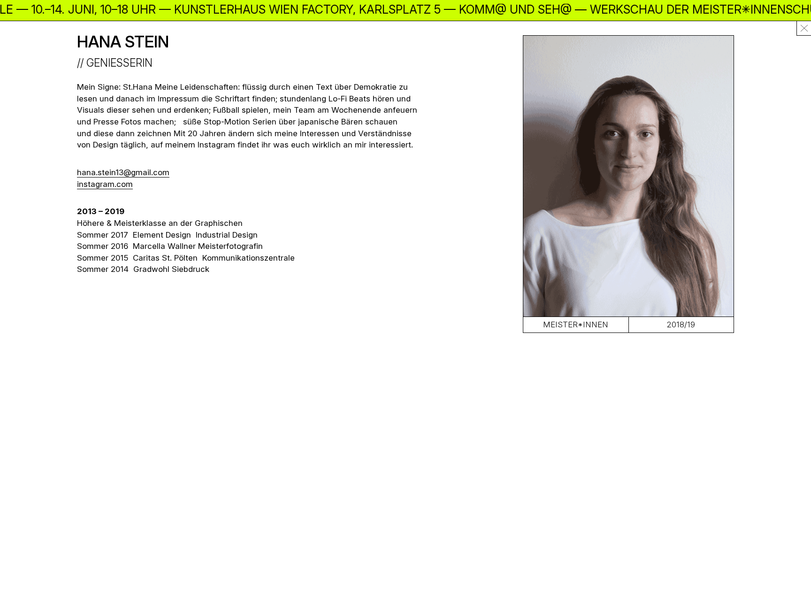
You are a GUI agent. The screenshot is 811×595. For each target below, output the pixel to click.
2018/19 (681, 324)
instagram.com (105, 184)
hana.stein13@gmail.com (123, 172)
